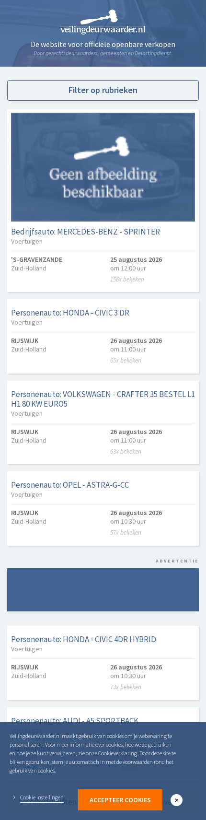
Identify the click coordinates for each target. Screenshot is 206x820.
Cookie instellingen (42, 797)
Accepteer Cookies (120, 800)
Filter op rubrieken (103, 89)
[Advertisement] (103, 589)
